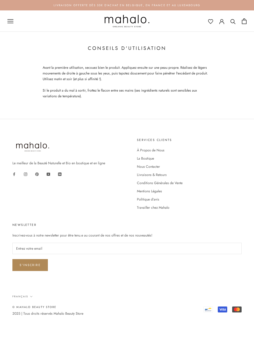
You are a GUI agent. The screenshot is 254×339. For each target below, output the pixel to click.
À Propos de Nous (150, 150)
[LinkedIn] (60, 174)
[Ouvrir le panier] (244, 21)
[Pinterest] (37, 174)
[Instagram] (25, 174)
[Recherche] (233, 21)
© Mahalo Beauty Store (34, 307)
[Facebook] (14, 174)
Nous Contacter (148, 166)
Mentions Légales (149, 191)
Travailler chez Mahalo (153, 207)
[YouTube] (48, 174)
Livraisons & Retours (152, 174)
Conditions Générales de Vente (160, 182)
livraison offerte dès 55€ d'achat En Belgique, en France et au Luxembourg (127, 5)
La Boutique (145, 158)
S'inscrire (30, 265)
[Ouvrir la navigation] (10, 21)
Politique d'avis (148, 199)
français (20, 296)
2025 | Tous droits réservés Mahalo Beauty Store (47, 313)
